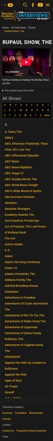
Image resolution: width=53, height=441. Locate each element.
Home (5, 27)
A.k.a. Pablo (13, 398)
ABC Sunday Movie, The (21, 179)
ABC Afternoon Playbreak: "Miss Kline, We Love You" (26, 146)
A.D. (7, 250)
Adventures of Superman (21, 327)
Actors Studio (14, 244)
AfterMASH (12, 357)
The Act (10, 238)
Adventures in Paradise (20, 297)
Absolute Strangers (17, 209)
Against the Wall (15, 374)
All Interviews (18, 27)
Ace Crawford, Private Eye (22, 220)
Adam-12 (11, 268)
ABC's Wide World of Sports (23, 191)
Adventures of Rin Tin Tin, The (24, 315)
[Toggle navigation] (48, 5)
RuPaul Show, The (14, 31)
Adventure (11, 291)
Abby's (9, 137)
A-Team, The (13, 132)
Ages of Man (13, 380)
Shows (31, 27)
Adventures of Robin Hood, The (25, 321)
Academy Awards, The (19, 214)
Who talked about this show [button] (19, 90)
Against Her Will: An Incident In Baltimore (25, 365)
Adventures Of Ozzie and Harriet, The (26, 306)
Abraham (11, 203)
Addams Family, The (18, 280)
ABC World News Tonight (21, 185)
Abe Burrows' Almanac (20, 197)
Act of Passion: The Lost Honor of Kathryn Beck (25, 229)
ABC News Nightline (18, 167)
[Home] (26, 17)
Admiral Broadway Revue (21, 285)
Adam (9, 256)
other (47, 115)
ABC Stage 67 (14, 173)
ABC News (12, 161)
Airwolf (9, 392)
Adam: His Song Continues (22, 262)
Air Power (11, 386)
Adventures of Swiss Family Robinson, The (23, 336)
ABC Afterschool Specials (22, 155)
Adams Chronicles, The (20, 274)
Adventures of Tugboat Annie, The (24, 348)
